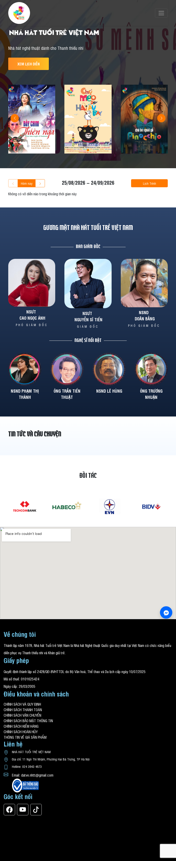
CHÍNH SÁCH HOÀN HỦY (21, 731)
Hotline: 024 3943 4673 (27, 766)
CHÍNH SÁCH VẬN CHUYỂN (22, 715)
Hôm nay (26, 183)
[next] (40, 183)
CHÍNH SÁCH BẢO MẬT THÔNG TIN (28, 720)
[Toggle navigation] (161, 13)
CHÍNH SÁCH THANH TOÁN (23, 709)
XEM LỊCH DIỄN (28, 63)
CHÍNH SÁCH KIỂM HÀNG (21, 726)
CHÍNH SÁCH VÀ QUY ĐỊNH (22, 704)
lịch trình (149, 183)
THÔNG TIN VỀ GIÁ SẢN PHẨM (25, 737)
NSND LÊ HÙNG (109, 391)
